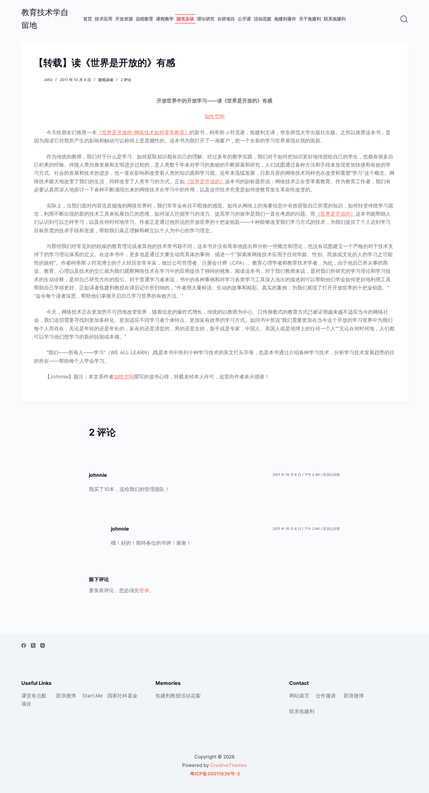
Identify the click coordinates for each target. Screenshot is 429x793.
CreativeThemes (228, 765)
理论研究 (206, 18)
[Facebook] (23, 645)
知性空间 (214, 116)
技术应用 (103, 18)
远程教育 (144, 18)
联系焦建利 (335, 18)
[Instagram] (42, 645)
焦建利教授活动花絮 (178, 695)
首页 (87, 18)
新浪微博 (66, 695)
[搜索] (404, 19)
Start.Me (92, 695)
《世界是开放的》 (205, 181)
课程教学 (165, 18)
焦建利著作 (285, 18)
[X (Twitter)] (33, 645)
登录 (144, 590)
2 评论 (126, 79)
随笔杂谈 (185, 18)
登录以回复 (331, 474)
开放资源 (124, 18)
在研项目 (226, 18)
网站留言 (299, 695)
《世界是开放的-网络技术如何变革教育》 (143, 132)
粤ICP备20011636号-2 (214, 774)
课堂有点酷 (33, 695)
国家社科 (117, 695)
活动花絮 (262, 18)
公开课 (244, 18)
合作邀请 (326, 695)
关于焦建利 (310, 18)
